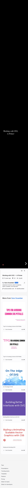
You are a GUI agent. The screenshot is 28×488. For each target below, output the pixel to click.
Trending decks (5, 471)
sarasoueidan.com (9, 288)
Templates (4, 473)
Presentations (4, 468)
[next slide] (25, 263)
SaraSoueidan (20, 288)
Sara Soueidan (9, 283)
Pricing (3, 479)
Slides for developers (6, 484)
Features (3, 476)
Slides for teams (5, 481)
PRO (16, 282)
